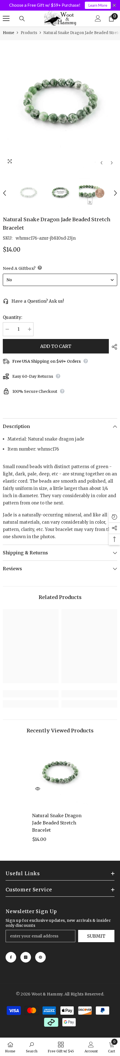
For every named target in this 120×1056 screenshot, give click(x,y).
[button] (101, 163)
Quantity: (12, 317)
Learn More (97, 5)
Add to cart (55, 346)
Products (29, 32)
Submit (96, 936)
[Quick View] (37, 789)
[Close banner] (114, 5)
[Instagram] (25, 957)
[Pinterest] (40, 957)
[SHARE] (113, 346)
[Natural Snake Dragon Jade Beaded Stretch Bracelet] (60, 773)
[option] (60, 104)
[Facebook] (11, 957)
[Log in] (98, 18)
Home (8, 32)
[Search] (22, 18)
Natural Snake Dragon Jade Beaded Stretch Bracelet (56, 823)
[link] (31, 693)
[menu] (6, 18)
